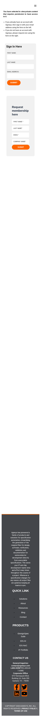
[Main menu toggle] (35, 5)
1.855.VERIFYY (17, 668)
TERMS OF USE (20, 711)
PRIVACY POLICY (29, 708)
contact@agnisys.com (20, 666)
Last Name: (11, 62)
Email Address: (13, 72)
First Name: (11, 53)
